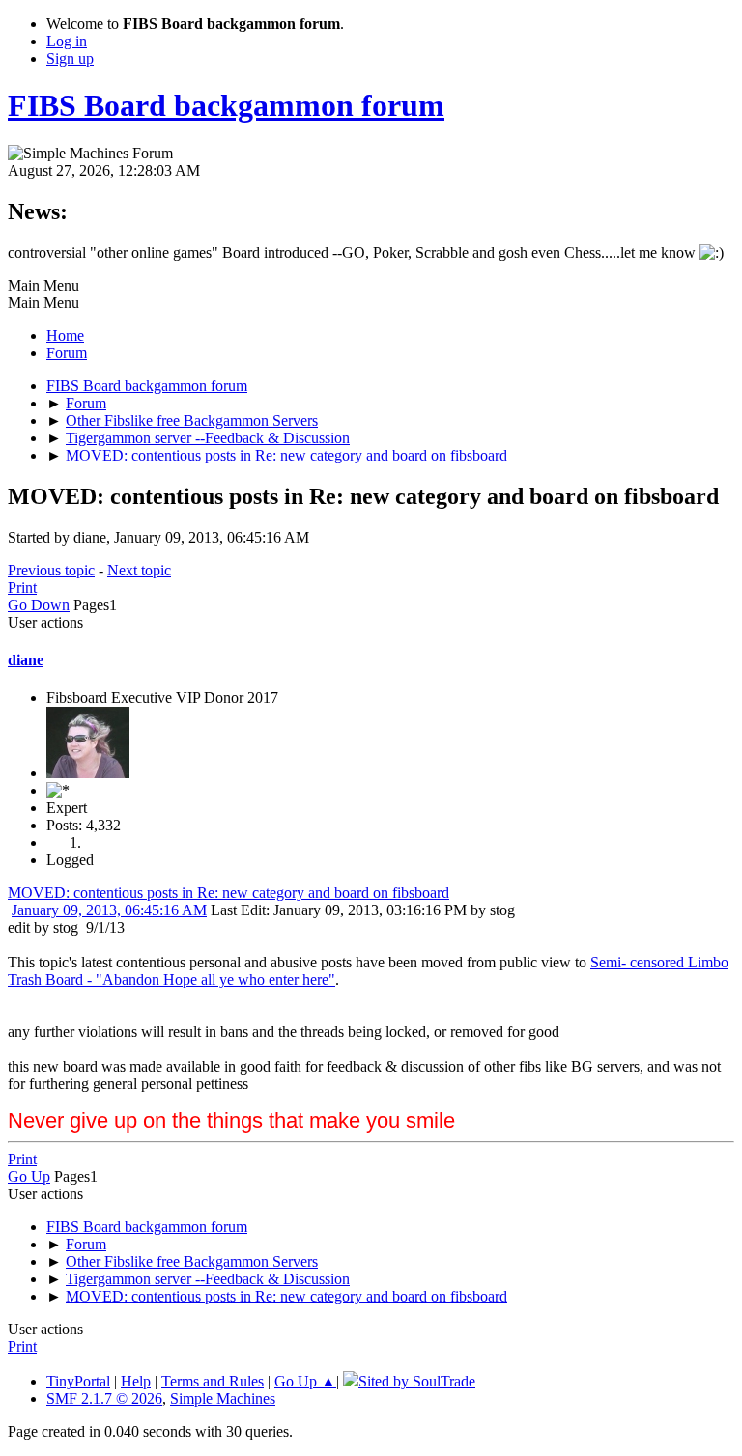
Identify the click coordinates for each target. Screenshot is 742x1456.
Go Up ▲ (305, 1381)
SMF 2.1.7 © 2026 (104, 1398)
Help (136, 1381)
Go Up (29, 1176)
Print (22, 587)
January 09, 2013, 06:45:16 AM (109, 910)
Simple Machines (222, 1398)
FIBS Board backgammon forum (226, 105)
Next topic (139, 570)
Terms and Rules (212, 1381)
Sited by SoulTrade (416, 1381)
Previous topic (51, 570)
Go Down (39, 605)
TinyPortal (78, 1381)
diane (25, 660)
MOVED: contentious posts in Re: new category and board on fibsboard (228, 892)
